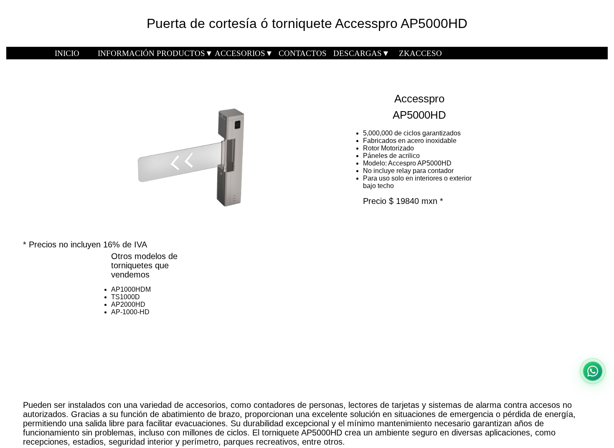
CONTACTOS (303, 53)
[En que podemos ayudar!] (593, 371)
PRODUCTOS (185, 53)
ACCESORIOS (244, 53)
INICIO (67, 53)
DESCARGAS (361, 53)
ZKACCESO (420, 53)
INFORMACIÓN (126, 53)
